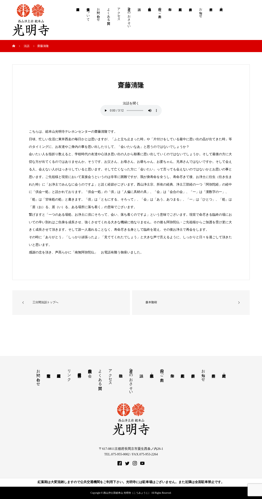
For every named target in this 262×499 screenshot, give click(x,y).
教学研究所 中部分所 (79, 370)
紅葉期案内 (180, 22)
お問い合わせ (98, 13)
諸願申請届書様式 (78, 22)
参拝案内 (190, 22)
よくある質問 (108, 13)
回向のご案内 (159, 9)
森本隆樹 (151, 302)
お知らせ (200, 11)
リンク (69, 373)
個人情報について (88, 13)
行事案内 (211, 22)
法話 (139, 22)
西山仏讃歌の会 (90, 369)
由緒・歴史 (221, 22)
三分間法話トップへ (45, 302)
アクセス (119, 13)
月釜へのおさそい (129, 16)
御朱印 (170, 22)
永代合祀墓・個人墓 (149, 22)
